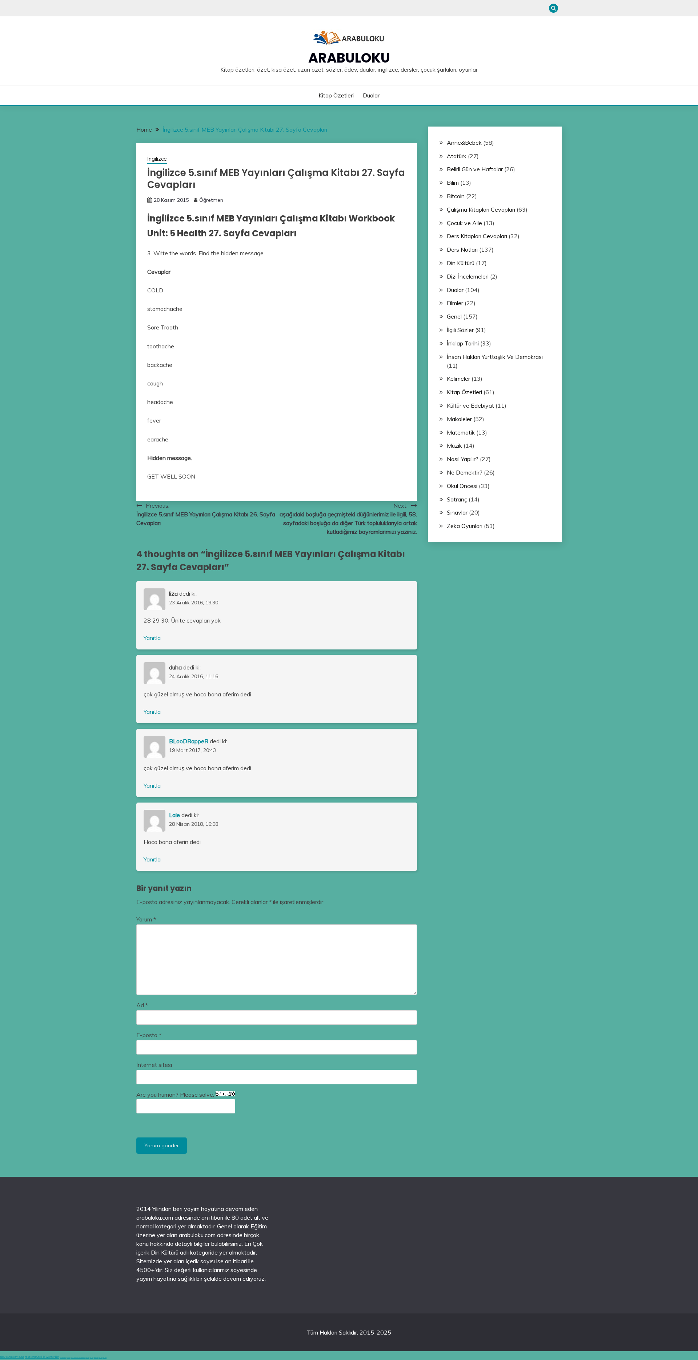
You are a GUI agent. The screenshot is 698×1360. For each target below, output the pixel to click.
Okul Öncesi (462, 485)
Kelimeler (458, 378)
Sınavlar (457, 512)
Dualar (371, 95)
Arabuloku (349, 57)
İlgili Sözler (460, 329)
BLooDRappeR (188, 741)
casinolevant (83, 1357)
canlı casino (68, 1357)
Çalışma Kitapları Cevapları (481, 209)
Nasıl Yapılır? (462, 459)
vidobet (95, 1357)
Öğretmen (211, 200)
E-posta (148, 1035)
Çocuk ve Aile (464, 223)
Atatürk (456, 156)
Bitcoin (456, 196)
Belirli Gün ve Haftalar (475, 169)
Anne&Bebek (464, 142)
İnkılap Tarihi (463, 343)
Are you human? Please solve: (176, 1094)
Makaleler (459, 419)
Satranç (457, 499)
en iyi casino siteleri (63, 1357)
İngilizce (157, 158)
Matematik (461, 432)
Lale (174, 815)
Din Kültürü (460, 263)
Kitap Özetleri (336, 95)
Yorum (146, 919)
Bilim (453, 182)
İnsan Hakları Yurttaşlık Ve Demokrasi (495, 356)
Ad (142, 1005)
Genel (454, 316)
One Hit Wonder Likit (47, 1357)
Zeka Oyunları (464, 525)
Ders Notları (462, 249)
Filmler (455, 303)
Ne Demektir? (464, 472)
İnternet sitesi (154, 1064)
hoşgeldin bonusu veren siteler (76, 1357)
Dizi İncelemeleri (468, 276)
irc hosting (30, 1357)
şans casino (91, 1357)
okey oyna (6, 1357)
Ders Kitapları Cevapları (477, 236)
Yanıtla (152, 637)
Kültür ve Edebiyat (470, 405)
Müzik (454, 445)
